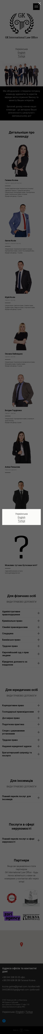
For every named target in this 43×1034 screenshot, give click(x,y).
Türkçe (21, 521)
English (21, 517)
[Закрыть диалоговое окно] (39, 3)
